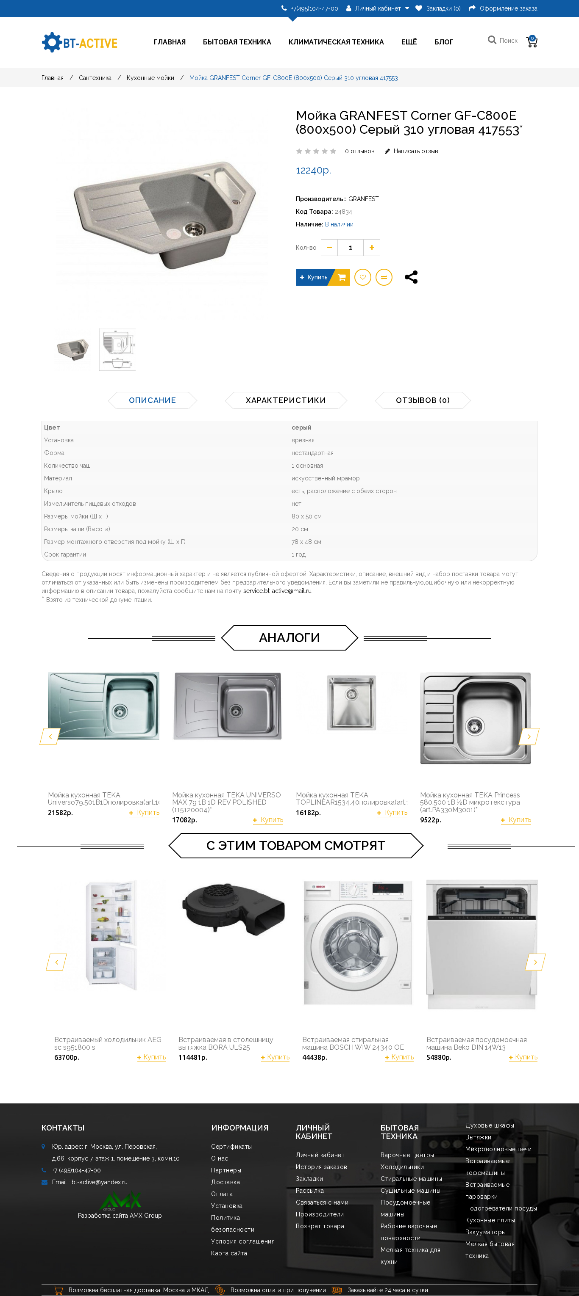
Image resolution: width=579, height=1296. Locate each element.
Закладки (309, 1178)
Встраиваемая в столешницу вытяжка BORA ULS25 (225, 1043)
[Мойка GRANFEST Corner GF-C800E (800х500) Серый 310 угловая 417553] (72, 349)
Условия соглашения (243, 1241)
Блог (444, 42)
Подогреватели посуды (501, 1208)
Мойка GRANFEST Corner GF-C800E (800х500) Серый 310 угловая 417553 (293, 77)
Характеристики (286, 400)
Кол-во (306, 247)
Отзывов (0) (423, 400)
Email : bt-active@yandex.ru (90, 1182)
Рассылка (310, 1190)
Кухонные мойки (150, 77)
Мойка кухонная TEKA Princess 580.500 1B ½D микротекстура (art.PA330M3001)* (470, 802)
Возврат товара (320, 1226)
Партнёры (226, 1170)
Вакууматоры (485, 1232)
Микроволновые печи (498, 1149)
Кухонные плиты (490, 1220)
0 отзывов (360, 151)
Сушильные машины (410, 1190)
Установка (227, 1205)
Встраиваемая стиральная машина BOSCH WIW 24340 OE (353, 1043)
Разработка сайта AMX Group (120, 1215)
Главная (170, 42)
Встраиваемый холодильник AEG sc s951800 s (107, 1043)
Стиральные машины (412, 1178)
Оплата (222, 1194)
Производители (320, 1214)
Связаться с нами (322, 1202)
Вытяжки (478, 1137)
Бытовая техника (237, 42)
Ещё (409, 42)
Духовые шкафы (490, 1125)
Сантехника (95, 77)
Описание (152, 400)
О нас (219, 1158)
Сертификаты (231, 1146)
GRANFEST (363, 199)
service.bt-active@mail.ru (277, 590)
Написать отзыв (415, 151)
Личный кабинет (320, 1155)
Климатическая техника (336, 42)
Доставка (225, 1182)
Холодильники (402, 1167)
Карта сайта (229, 1253)
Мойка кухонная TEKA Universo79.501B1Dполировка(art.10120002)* (103, 798)
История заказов (322, 1167)
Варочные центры (407, 1155)
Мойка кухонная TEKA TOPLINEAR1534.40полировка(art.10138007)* (351, 798)
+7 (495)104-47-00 (76, 1170)
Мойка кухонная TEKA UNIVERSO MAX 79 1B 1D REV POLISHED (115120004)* (226, 802)
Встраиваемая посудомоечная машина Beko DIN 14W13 (476, 1043)
